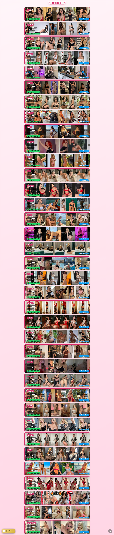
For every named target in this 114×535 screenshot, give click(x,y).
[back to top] (110, 531)
